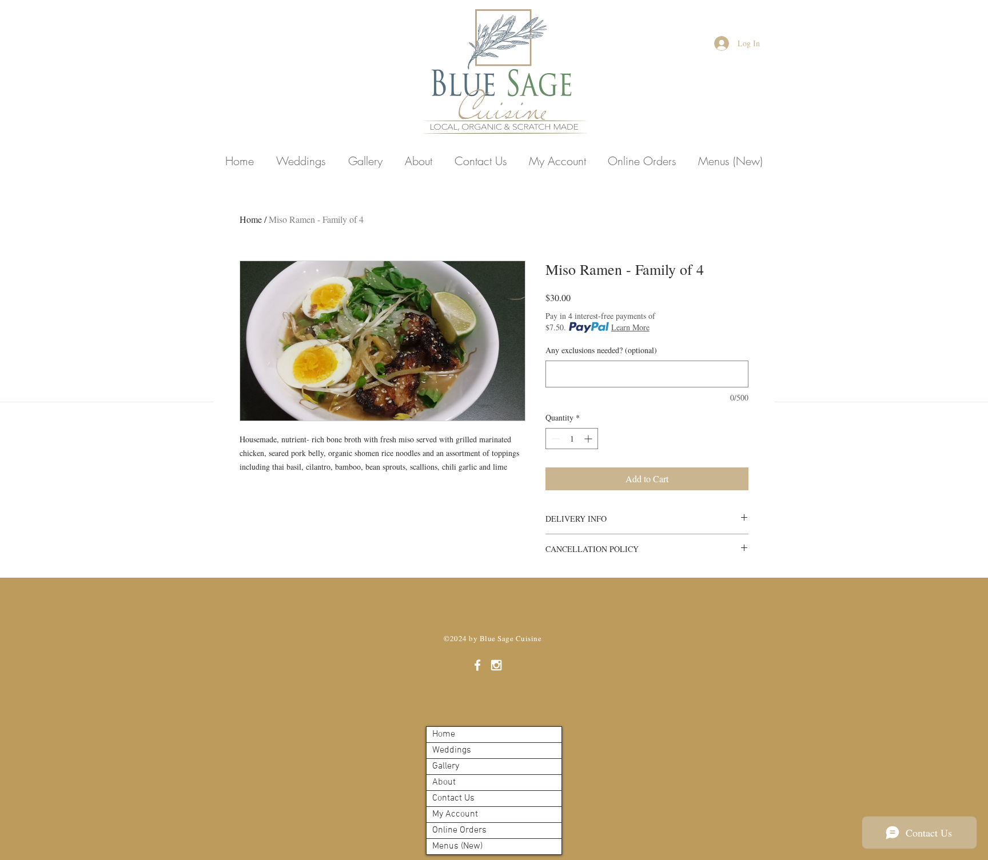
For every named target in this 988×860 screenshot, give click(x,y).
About (444, 782)
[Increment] (589, 439)
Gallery (445, 766)
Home (251, 219)
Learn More (630, 327)
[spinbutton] (571, 439)
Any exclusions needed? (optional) (601, 350)
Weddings (451, 750)
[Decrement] (554, 439)
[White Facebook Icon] (477, 665)
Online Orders (459, 830)
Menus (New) (457, 846)
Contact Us (453, 798)
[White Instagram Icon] (496, 665)
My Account (455, 814)
